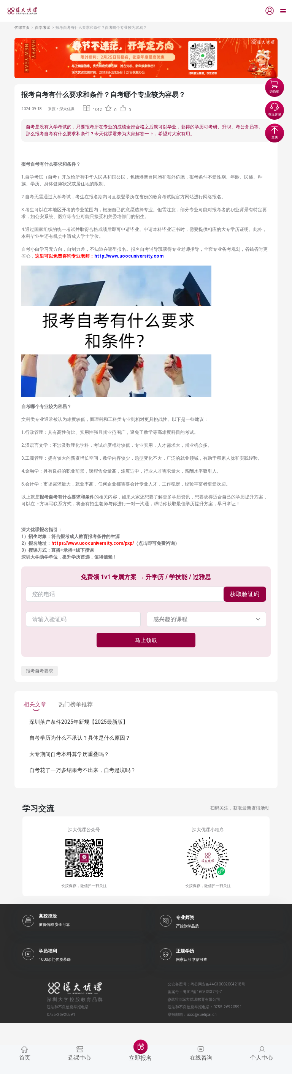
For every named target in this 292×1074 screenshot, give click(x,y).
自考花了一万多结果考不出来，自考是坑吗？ (82, 770)
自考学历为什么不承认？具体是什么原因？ (79, 738)
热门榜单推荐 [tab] (76, 704)
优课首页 (22, 27)
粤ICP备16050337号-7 (202, 992)
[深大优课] (19, 11)
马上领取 (146, 640)
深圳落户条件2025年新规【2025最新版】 (78, 722)
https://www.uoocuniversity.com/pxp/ (92, 543)
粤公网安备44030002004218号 (217, 984)
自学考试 (42, 27)
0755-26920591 (227, 1007)
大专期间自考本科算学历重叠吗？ (69, 754)
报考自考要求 (39, 671)
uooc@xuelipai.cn (202, 1014)
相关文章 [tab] (35, 704)
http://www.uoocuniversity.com (128, 256)
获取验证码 (245, 594)
